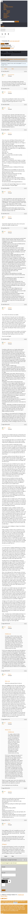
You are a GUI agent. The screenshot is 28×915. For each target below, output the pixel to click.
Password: (3, 872)
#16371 (25, 129)
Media (5, 9)
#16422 (25, 670)
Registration (6, 16)
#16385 (25, 304)
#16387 (25, 339)
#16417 (25, 424)
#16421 (25, 623)
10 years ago (23, 63)
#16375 (25, 188)
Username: (3, 866)
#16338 (25, 71)
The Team (6, 13)
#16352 (25, 104)
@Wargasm (4, 844)
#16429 (25, 719)
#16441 (25, 820)
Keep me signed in (6, 878)
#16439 (25, 788)
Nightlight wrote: (8, 633)
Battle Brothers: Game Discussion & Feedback (16, 59)
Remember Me (5, 41)
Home (2, 59)
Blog (5, 4)
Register (7, 43)
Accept (15, 902)
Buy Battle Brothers (8, 6)
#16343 (25, 88)
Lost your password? (15, 41)
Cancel (12, 48)
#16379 (25, 213)
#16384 (25, 228)
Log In (3, 890)
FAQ (5, 8)
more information (9, 902)
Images (8, 10)
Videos (8, 12)
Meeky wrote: (7, 681)
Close (2, 913)
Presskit (5, 17)
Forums (5, 14)
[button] (1, 20)
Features (6, 5)
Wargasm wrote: (8, 729)
